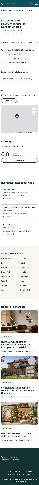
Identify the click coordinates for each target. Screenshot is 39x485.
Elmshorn (4, 263)
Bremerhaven (6, 258)
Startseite (4, 10)
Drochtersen (5, 276)
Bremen (4, 267)
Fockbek (4, 281)
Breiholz (22, 263)
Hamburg (23, 285)
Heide (3, 290)
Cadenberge (24, 272)
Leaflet (19, 132)
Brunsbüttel (5, 272)
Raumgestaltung (24, 78)
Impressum (30, 474)
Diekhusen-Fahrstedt (16, 10)
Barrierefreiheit (28, 471)
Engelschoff (24, 276)
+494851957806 (11, 54)
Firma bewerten (19, 160)
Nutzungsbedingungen (14, 474)
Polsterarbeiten (8, 78)
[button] (31, 3)
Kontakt (10, 471)
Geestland (5, 285)
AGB (24, 474)
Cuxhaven (23, 258)
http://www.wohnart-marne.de (15, 62)
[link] (19, 194)
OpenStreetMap (27, 132)
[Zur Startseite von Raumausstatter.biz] (9, 4)
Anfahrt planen (9, 101)
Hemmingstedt (25, 290)
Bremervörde (24, 267)
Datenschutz (18, 471)
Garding (22, 281)
